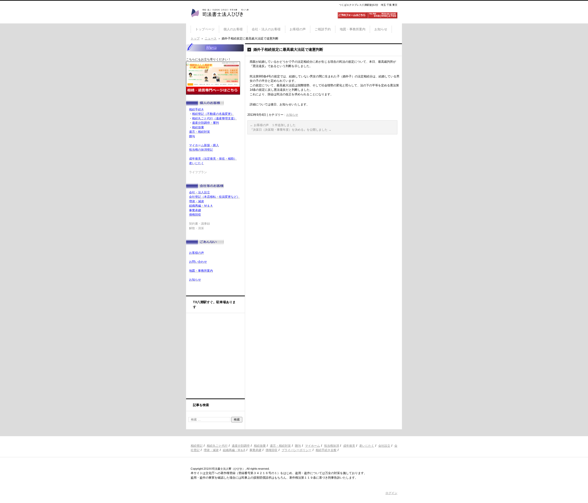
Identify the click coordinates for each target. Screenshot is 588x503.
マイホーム (312, 445)
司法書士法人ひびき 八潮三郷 (220, 21)
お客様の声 (298, 29)
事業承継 (255, 450)
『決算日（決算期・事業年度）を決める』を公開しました (290, 129)
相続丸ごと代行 (217, 445)
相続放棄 (260, 445)
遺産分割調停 (241, 445)
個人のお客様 (233, 29)
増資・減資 (211, 450)
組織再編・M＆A (234, 450)
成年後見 (349, 445)
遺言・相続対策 (280, 445)
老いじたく (366, 445)
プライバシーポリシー (296, 450)
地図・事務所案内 (352, 29)
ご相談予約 (323, 29)
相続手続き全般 (326, 450)
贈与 (298, 445)
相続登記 (197, 445)
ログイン (391, 493)
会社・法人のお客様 (266, 29)
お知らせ (380, 29)
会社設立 (384, 445)
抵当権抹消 (331, 445)
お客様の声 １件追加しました (273, 125)
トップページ (205, 29)
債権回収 (271, 450)
